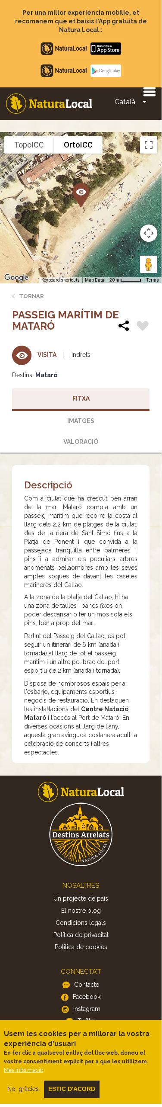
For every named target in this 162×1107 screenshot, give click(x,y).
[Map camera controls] (148, 233)
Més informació (23, 1070)
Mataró (46, 375)
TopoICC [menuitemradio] (29, 144)
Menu (149, 91)
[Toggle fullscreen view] (148, 145)
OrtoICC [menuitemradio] (78, 144)
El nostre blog (81, 910)
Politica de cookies (81, 946)
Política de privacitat (81, 934)
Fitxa (81, 398)
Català (125, 102)
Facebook (86, 996)
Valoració (80, 441)
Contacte (86, 984)
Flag (143, 327)
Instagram (86, 1008)
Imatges (80, 420)
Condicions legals (81, 922)
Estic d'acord (71, 1088)
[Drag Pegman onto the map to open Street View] (148, 264)
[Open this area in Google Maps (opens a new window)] (16, 277)
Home (49, 103)
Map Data (94, 280)
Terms (152, 280)
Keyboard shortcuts (60, 280)
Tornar (31, 296)
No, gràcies (23, 1088)
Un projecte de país (80, 898)
